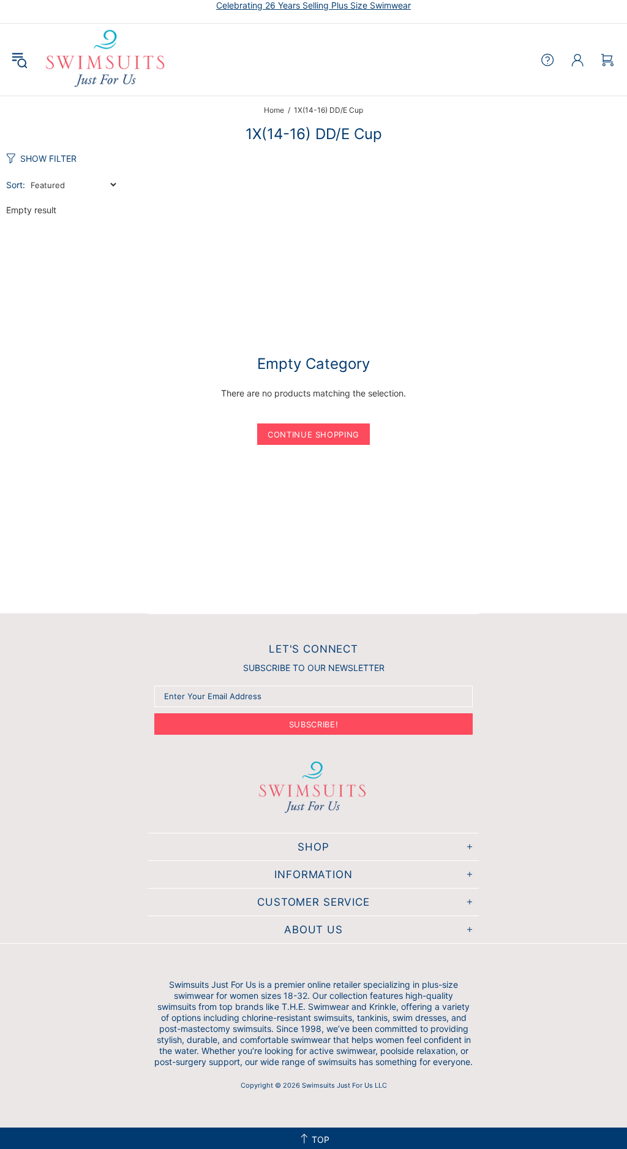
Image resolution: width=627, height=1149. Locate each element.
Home (274, 110)
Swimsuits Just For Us (106, 60)
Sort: (15, 185)
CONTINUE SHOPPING (313, 434)
